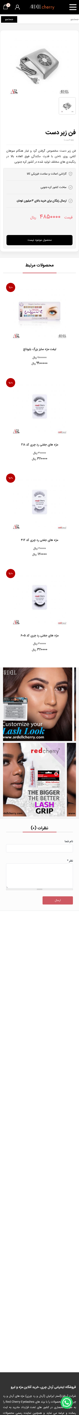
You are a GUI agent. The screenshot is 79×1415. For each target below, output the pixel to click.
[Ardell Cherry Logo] (42, 7)
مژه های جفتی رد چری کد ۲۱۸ (39, 445)
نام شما (69, 841)
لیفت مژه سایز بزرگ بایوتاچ (39, 349)
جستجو (9, 19)
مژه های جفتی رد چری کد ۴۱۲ (39, 540)
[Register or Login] (17, 7)
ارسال (58, 900)
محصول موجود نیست (40, 240)
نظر (70, 861)
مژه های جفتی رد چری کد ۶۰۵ (40, 636)
